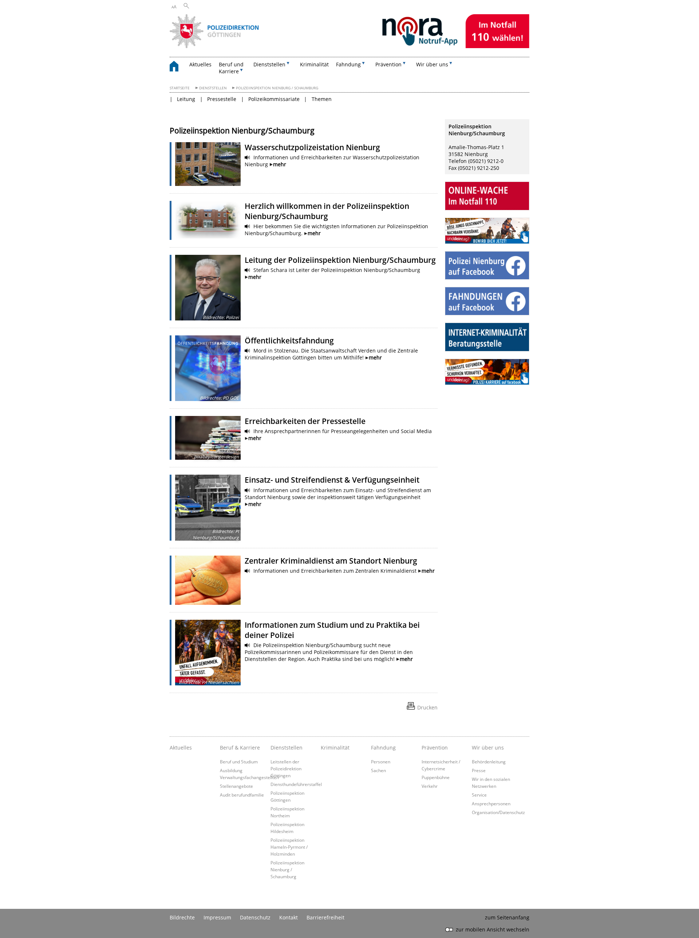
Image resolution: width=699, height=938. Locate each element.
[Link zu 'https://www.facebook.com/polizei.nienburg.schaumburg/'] (487, 265)
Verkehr (430, 786)
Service (479, 795)
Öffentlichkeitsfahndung (289, 340)
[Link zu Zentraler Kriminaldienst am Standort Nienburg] (208, 580)
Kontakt (288, 917)
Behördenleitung (489, 761)
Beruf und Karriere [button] (231, 68)
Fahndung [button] (348, 64)
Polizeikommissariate (274, 99)
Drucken (427, 707)
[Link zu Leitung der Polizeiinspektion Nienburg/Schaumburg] (208, 287)
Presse (479, 770)
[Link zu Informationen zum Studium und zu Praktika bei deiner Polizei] (208, 652)
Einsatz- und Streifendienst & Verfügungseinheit (332, 480)
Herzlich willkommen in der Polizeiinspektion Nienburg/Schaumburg (327, 211)
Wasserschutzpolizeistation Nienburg (312, 147)
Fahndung (383, 747)
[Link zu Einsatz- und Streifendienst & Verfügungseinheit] (208, 507)
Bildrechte (182, 917)
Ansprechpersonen (491, 803)
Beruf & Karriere (240, 747)
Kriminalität (314, 64)
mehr (279, 164)
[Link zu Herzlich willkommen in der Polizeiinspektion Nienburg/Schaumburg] (208, 219)
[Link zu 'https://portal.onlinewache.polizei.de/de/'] (487, 196)
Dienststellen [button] (269, 64)
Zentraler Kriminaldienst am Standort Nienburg (331, 561)
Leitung (186, 99)
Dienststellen (213, 88)
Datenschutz (255, 917)
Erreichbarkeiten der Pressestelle (305, 421)
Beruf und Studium (239, 761)
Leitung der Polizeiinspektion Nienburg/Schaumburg (340, 260)
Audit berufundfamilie (242, 795)
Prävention (435, 747)
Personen (380, 761)
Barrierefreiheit (325, 917)
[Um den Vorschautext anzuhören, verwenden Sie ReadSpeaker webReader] (247, 157)
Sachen (378, 770)
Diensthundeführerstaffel (296, 784)
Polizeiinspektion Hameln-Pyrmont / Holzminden (289, 847)
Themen (322, 99)
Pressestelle (221, 99)
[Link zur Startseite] (349, 46)
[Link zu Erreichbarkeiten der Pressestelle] (208, 438)
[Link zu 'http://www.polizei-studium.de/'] (487, 231)
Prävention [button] (388, 64)
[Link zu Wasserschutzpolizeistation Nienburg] (208, 164)
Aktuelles (200, 64)
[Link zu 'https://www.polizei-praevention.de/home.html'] (487, 337)
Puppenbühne (436, 777)
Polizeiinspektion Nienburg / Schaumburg (277, 88)
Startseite (180, 88)
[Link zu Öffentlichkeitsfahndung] (208, 368)
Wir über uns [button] (432, 64)
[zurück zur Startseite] (178, 67)
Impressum (217, 917)
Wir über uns (488, 747)
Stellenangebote (236, 786)
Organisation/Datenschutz (498, 812)
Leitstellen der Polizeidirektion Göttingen (285, 768)
